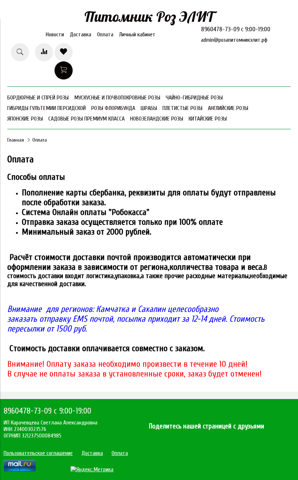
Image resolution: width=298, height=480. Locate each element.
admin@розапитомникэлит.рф (234, 40)
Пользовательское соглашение (38, 453)
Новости (55, 34)
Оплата (105, 34)
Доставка (80, 34)
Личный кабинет (137, 34)
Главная (15, 140)
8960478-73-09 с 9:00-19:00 (235, 29)
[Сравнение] (44, 52)
